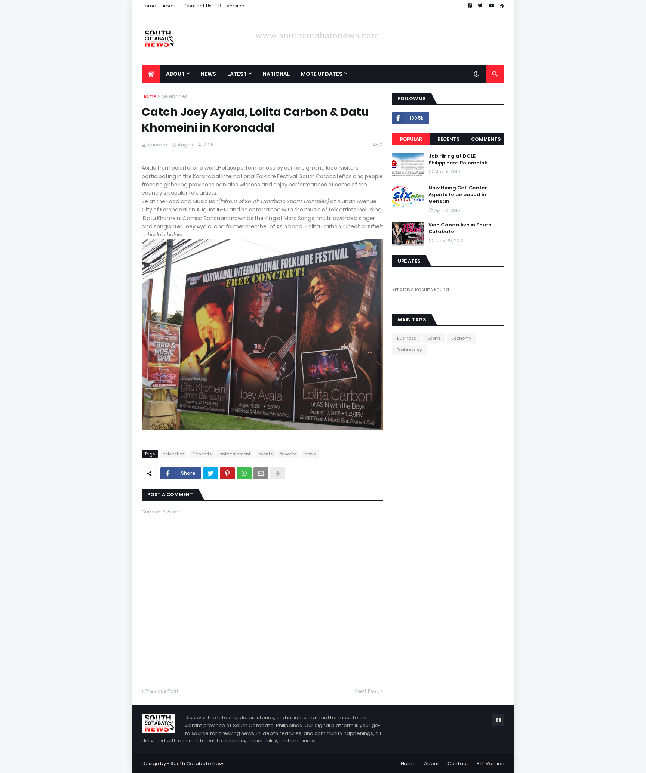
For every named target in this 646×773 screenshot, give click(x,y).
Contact (457, 763)
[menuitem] (151, 74)
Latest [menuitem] (237, 74)
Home (149, 6)
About (170, 6)
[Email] (260, 473)
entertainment (234, 454)
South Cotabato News (198, 763)
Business (406, 338)
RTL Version (231, 6)
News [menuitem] (208, 74)
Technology (409, 350)
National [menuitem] (276, 74)
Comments (486, 139)
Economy (461, 338)
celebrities (174, 96)
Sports (433, 338)
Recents (448, 139)
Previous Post (162, 691)
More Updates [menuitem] (321, 74)
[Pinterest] (227, 473)
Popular (411, 139)
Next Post (367, 691)
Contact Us (198, 6)
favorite (288, 454)
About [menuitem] (175, 74)
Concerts (202, 454)
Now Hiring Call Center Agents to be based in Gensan (457, 195)
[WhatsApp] (244, 473)
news (310, 454)
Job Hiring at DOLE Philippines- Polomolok (457, 159)
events (265, 454)
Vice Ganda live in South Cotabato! (460, 228)
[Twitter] (210, 473)
